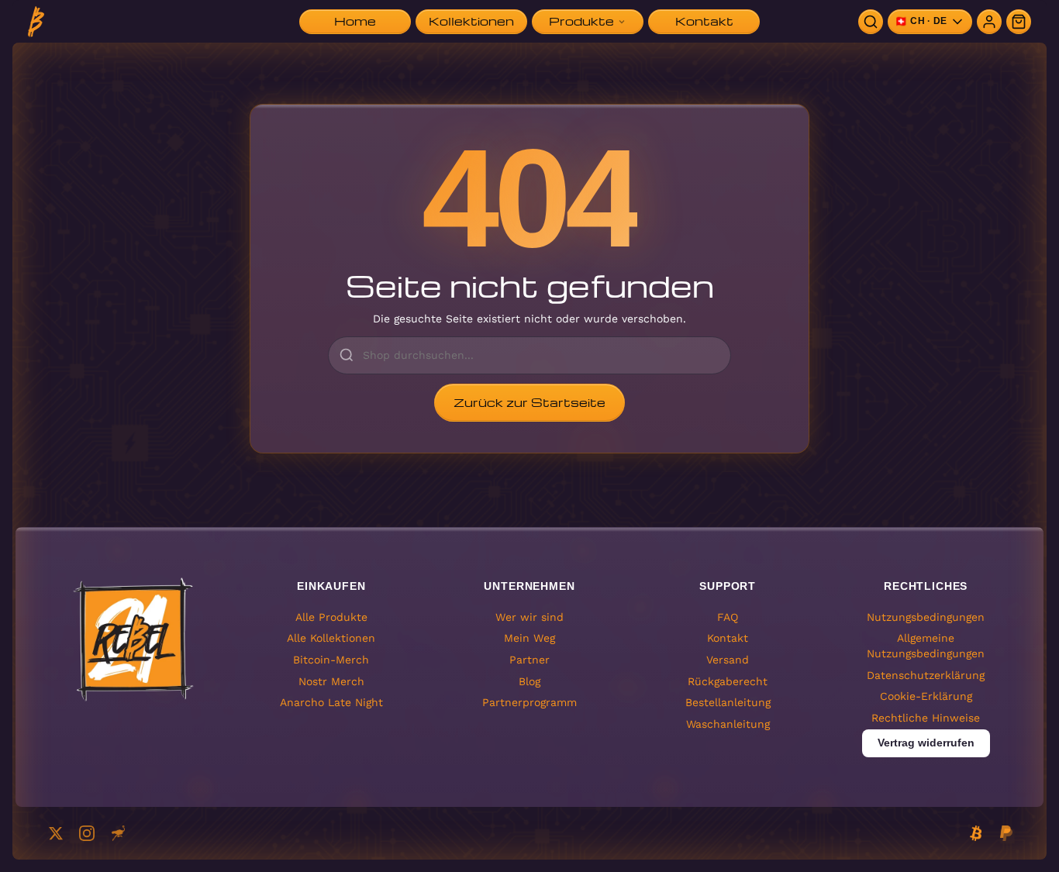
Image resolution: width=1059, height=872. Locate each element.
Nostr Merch (331, 681)
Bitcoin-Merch (331, 659)
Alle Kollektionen (331, 638)
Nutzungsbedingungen (926, 617)
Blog (529, 681)
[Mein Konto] (989, 21)
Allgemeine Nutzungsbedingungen (926, 646)
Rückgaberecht (728, 681)
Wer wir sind (529, 617)
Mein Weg (529, 638)
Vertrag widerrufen (926, 742)
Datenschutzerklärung (926, 675)
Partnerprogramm (529, 702)
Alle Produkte (331, 617)
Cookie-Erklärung (926, 696)
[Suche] (870, 21)
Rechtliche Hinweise (925, 718)
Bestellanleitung (728, 702)
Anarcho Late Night (331, 702)
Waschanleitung (728, 724)
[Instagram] (87, 833)
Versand (727, 659)
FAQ (727, 617)
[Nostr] (118, 833)
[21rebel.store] (36, 21)
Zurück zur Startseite (529, 402)
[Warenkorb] (1018, 21)
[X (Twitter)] (56, 833)
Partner (529, 659)
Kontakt (727, 638)
